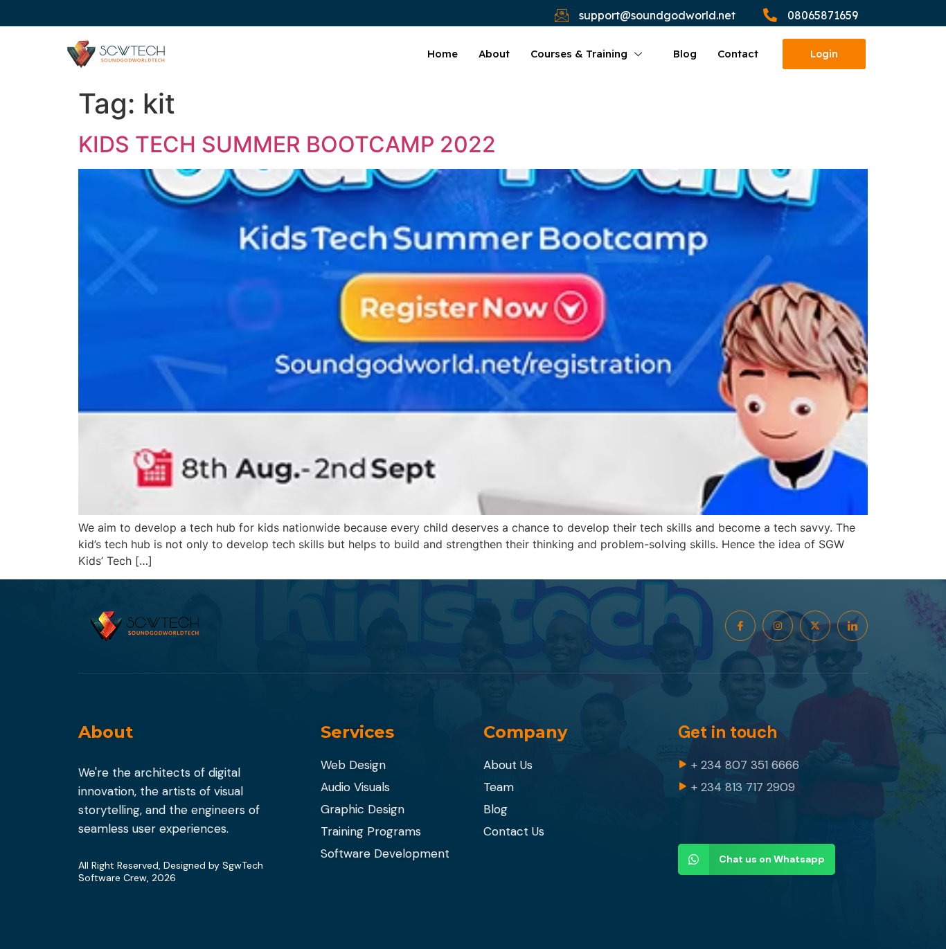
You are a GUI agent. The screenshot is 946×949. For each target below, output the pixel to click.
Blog (685, 53)
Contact (737, 53)
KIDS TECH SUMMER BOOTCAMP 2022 (287, 144)
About (494, 53)
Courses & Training (578, 53)
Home (442, 53)
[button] (756, 859)
